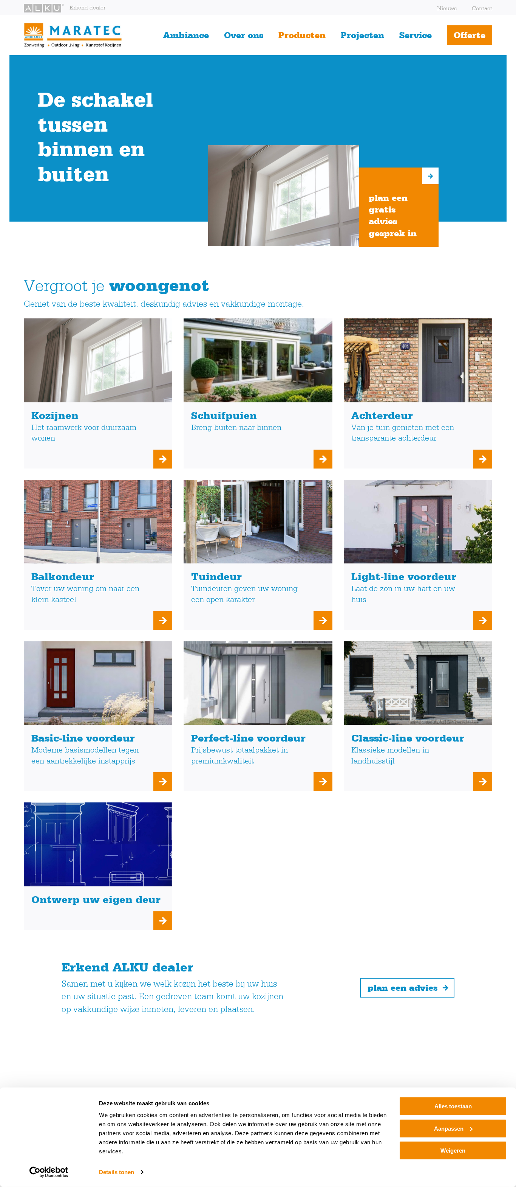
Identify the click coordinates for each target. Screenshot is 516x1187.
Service (415, 34)
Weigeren (452, 1150)
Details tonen (116, 1172)
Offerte (469, 34)
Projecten (362, 34)
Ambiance (186, 34)
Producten (302, 34)
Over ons (243, 34)
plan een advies (402, 987)
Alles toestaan (453, 1106)
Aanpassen (448, 1128)
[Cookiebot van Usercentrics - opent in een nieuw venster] (49, 1172)
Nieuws (447, 8)
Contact (482, 8)
